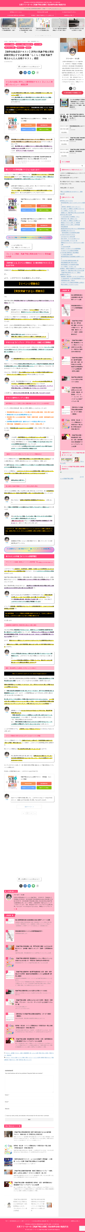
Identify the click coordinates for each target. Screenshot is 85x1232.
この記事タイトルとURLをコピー (30, 66)
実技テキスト (47, 1057)
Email (7, 1101)
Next (82, 25)
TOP (6, 1221)
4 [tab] (40, 35)
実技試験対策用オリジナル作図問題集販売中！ (29, 931)
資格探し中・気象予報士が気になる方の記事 (72, 212)
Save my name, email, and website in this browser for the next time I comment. (27, 1115)
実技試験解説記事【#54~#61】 (69, 262)
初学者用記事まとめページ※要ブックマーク (19, 1221)
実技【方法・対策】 (44, 1053)
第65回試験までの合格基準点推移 (71, 232)
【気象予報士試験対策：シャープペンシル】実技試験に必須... (26, 29)
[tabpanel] (8, 26)
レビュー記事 (35, 1053)
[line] (33, 72)
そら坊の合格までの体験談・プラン (70, 216)
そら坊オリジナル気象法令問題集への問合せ (72, 282)
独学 (17, 1059)
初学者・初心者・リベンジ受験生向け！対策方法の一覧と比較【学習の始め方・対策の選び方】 (77, 424)
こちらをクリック (56, 8)
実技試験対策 (64, 226)
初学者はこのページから (16, 12)
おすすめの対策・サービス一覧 (69, 240)
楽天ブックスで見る (44, 129)
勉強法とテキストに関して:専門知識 (70, 224)
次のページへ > (29, 806)
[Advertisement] (18, 832)
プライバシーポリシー (55, 1221)
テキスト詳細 (14, 1057)
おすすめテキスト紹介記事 (68, 236)
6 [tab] (44, 35)
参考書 (42, 1057)
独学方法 (21, 1059)
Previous (2, 25)
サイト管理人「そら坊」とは (68, 210)
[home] (16, 909)
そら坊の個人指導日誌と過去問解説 (16, 15)
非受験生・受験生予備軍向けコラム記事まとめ (42, 15)
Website (7, 1108)
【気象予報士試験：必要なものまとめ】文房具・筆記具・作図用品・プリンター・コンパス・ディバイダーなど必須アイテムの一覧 (34, 1002)
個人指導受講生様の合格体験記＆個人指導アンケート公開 (32, 920)
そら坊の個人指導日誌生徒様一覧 (69, 260)
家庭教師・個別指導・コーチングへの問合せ (72, 276)
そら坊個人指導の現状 (67, 254)
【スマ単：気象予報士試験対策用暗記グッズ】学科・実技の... (43, 29)
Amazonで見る (28, 125)
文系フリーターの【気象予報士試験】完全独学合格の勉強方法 (42, 5)
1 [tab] (35, 35)
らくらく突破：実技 (23, 1057)
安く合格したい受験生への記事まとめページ (72, 208)
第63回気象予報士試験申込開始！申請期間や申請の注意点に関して (77, 116)
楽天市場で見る (44, 125)
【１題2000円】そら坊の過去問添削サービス (73, 278)
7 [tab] (45, 35)
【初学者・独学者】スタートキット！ (71, 206)
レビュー (30, 1057)
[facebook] (25, 72)
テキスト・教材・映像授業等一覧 (23, 1053)
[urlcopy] (37, 72)
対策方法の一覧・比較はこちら (69, 218)
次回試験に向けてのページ (68, 230)
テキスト (8, 1057)
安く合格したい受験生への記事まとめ (71, 220)
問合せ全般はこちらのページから (69, 284)
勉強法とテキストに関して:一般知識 (70, 222)
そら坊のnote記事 (65, 246)
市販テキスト (12, 1059)
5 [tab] (42, 35)
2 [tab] (37, 35)
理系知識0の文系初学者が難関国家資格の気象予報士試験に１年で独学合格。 (42, 1224)
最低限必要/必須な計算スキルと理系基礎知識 (73, 228)
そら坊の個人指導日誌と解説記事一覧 (39, 1221)
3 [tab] (39, 35)
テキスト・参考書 (10, 1053)
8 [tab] (47, 35)
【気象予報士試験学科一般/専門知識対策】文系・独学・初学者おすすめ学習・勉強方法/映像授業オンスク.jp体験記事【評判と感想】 (33, 974)
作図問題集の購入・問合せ (68, 280)
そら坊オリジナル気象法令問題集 (69, 250)
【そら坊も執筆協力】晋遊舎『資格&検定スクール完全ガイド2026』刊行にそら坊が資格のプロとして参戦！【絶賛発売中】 (77, 103)
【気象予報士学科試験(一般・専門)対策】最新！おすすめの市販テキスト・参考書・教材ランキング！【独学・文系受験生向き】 (34, 948)
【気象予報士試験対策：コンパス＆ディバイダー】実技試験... (77, 29)
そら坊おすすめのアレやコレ (69, 12)
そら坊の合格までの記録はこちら (72, 92)
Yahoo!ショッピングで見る (28, 129)
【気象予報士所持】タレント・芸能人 (71, 272)
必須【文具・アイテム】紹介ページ (70, 238)
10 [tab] (50, 35)
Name (7, 1095)
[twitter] (21, 72)
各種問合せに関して (69, 15)
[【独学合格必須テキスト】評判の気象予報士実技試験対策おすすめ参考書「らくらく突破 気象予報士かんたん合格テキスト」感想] (29, 72)
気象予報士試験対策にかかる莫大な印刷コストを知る (60, 29)
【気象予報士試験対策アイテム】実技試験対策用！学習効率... (8, 30)
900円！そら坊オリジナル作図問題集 (71, 248)
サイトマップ (66, 1221)
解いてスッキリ (28, 1059)
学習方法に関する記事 (42, 12)
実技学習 (9, 1055)
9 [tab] (49, 35)
